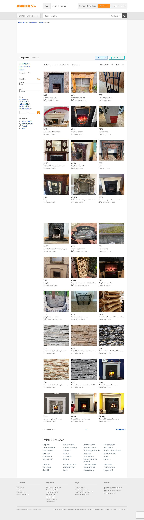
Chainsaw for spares (69, 464)
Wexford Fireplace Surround (109, 419)
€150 (46, 246)
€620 (101, 382)
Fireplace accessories (51, 317)
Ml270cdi (66, 453)
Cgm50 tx (107, 459)
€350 (101, 197)
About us (116, 509)
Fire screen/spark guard (79, 317)
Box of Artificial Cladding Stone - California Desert (61, 385)
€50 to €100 (23, 102)
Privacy (90, 509)
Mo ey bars (87, 453)
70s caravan (67, 456)
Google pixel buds (89, 467)
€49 (45, 197)
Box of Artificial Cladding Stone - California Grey (116, 351)
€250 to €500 (23, 106)
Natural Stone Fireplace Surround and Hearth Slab (89, 200)
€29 (73, 348)
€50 (73, 129)
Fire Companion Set (106, 98)
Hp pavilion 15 (108, 470)
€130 (101, 129)
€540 (73, 280)
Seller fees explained (82, 494)
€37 (100, 348)
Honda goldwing (88, 470)
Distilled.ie (20, 487)
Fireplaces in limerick (90, 447)
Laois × (103, 58)
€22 (45, 348)
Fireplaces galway (69, 445)
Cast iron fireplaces (49, 447)
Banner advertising (80, 509)
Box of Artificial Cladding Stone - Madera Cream (88, 351)
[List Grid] (119, 64)
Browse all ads (68, 509)
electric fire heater (77, 249)
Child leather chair (69, 467)
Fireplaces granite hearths (91, 450)
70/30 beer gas (48, 456)
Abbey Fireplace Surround (53, 419)
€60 (45, 95)
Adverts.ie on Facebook (114, 490)
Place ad (104, 6)
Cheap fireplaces (109, 445)
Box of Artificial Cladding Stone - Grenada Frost (60, 351)
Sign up (115, 6)
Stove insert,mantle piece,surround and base (115, 200)
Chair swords (108, 464)
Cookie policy (50, 497)
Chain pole (46, 464)
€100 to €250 (23, 104)
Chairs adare (47, 467)
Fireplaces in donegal (70, 447)
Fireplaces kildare (89, 445)
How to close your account (83, 492)
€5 (100, 246)
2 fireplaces (67, 450)
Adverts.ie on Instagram (114, 488)
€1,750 (74, 197)
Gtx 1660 (46, 470)
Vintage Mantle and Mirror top (54, 166)
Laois (57, 100)
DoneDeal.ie (21, 492)
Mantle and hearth (77, 166)
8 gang (106, 456)
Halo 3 (65, 470)
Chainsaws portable (89, 464)
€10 (73, 246)
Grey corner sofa (109, 467)
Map (38, 79)
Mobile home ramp (110, 453)
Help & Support (58, 509)
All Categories (24, 64)
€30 (100, 163)
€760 (46, 416)
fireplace (47, 200)
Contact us (124, 509)
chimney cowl (103, 132)
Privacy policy (50, 494)
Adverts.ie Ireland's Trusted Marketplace (28, 6)
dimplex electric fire (105, 283)
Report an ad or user (81, 490)
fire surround (103, 249)
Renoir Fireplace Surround (80, 419)
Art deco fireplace (50, 98)
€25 (45, 129)
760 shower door (88, 456)
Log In (123, 6)
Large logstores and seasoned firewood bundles (88, 283)
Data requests (50, 501)
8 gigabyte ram (48, 459)
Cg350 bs (66, 459)
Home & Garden (24, 67)
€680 (73, 416)
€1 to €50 (22, 99)
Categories (109, 509)
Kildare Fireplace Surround (108, 385)
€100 (46, 163)
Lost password (79, 487)
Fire (100, 166)
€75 (100, 280)
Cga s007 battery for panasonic (90, 460)
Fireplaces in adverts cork (112, 450)
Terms (102, 509)
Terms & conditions (52, 492)
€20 (45, 314)
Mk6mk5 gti (47, 453)
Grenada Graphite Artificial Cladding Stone (86, 385)
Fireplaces (46, 445)
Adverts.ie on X (111, 493)
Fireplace (47, 283)
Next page (120, 429)
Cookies (96, 509)
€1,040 (102, 416)
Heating (21, 70)
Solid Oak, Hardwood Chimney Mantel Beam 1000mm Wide (120, 317)
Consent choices (51, 499)
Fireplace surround (78, 98)
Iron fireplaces (108, 447)
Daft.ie (19, 490)
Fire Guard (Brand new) (52, 132)
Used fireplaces (48, 450)
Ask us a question (52, 490)
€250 (73, 163)
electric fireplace (77, 132)
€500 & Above (24, 108)
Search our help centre (53, 487)
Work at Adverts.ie (23, 494)
